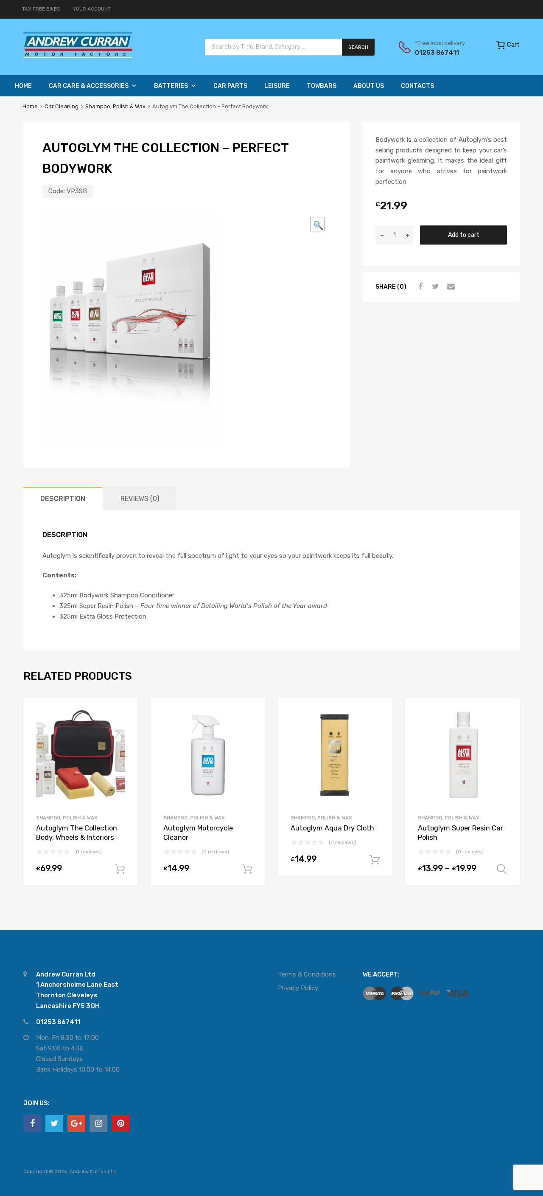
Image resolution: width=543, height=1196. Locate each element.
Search (358, 47)
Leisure (277, 86)
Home (23, 86)
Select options (502, 869)
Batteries (171, 86)
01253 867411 (435, 52)
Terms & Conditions (307, 974)
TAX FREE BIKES (41, 9)
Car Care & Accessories (89, 86)
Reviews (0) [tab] (139, 499)
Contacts (417, 86)
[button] (317, 224)
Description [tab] (62, 499)
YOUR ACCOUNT (92, 9)
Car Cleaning (61, 106)
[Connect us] (32, 1123)
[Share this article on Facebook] (419, 286)
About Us (368, 86)
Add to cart (463, 234)
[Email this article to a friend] (449, 286)
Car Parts (230, 86)
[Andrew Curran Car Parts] (77, 56)
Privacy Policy (298, 988)
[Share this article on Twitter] (434, 286)
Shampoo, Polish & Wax (115, 106)
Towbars (321, 86)
